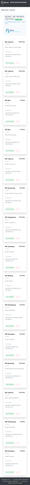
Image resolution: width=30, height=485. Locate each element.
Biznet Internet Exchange (18, 2)
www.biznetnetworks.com (12, 22)
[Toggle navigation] (2, 5)
